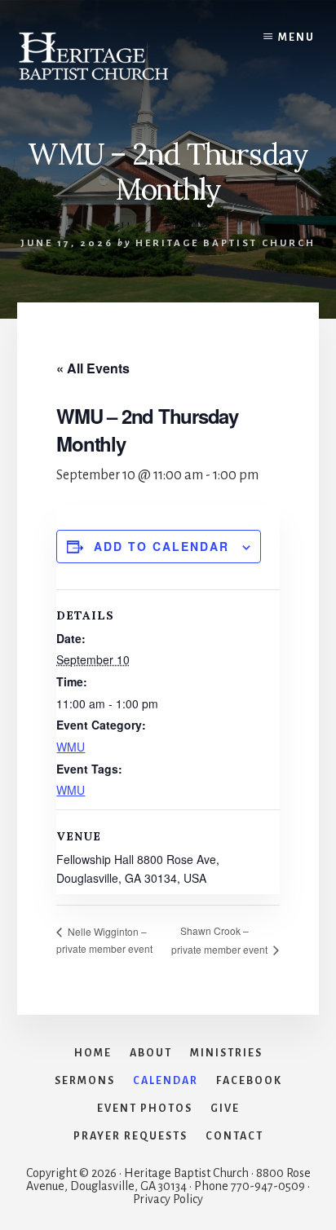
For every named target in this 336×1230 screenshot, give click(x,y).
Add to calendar (161, 546)
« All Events (93, 368)
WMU (70, 746)
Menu (296, 37)
